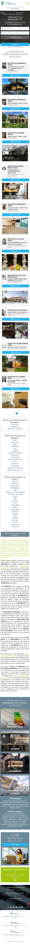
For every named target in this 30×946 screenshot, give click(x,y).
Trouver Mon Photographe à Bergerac (11, 934)
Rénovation (21, 814)
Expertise (12, 817)
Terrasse (19, 817)
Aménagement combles (15, 826)
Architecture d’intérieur (11, 823)
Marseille (9, 889)
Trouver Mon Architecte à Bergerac (11, 916)
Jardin (24, 821)
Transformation (13, 819)
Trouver (15, 44)
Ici (15, 879)
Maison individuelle (10, 801)
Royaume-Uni (14, 894)
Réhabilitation (23, 824)
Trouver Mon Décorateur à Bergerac (11, 925)
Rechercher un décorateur (20, 13)
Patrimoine (11, 806)
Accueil (3, 12)
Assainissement (13, 824)
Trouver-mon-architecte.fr (15, 655)
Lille (7, 890)
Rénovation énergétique (10, 816)
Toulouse (22, 889)
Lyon (5, 889)
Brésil (15, 896)
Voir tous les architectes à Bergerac (15, 534)
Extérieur (4, 806)
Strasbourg (17, 890)
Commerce (18, 803)
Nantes (13, 890)
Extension (5, 817)
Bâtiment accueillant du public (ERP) (19, 807)
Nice (10, 890)
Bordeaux (27, 889)
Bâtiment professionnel (19, 804)
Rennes (22, 890)
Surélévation (23, 816)
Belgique (4, 894)
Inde (23, 894)
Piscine (18, 821)
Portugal (26, 894)
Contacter (16, 75)
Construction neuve (10, 814)
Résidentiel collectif (7, 803)
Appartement (21, 801)
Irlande (19, 894)
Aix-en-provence (15, 889)
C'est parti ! (15, 844)
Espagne (8, 894)
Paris (2, 889)
